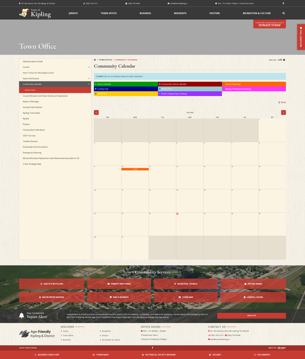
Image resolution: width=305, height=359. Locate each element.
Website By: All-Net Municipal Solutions (281, 348)
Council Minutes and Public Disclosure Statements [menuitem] (45, 96)
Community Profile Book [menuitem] (34, 130)
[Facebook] (284, 3)
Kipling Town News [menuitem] (31, 113)
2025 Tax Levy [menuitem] (29, 135)
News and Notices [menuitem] (31, 78)
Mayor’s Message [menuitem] (31, 101)
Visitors (105, 335)
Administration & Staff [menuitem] (33, 61)
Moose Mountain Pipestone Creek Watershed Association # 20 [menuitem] (51, 158)
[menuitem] (284, 13)
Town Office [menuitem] (109, 13)
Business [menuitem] (145, 13)
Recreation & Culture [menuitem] (257, 13)
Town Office (105, 60)
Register (251, 315)
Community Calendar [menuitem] (32, 84)
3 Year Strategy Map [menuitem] (32, 164)
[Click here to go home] (96, 60)
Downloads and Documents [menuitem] (35, 147)
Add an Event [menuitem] (30, 90)
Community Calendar (126, 60)
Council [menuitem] (26, 67)
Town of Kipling (35, 13)
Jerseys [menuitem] (73, 13)
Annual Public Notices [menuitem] (32, 107)
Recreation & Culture (111, 340)
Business (67, 340)
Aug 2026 (190, 113)
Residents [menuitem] (180, 13)
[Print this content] (284, 59)
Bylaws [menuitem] (26, 118)
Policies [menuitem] (26, 124)
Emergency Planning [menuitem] (32, 152)
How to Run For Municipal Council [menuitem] (38, 72)
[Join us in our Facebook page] (152, 347)
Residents (106, 331)
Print (283, 102)
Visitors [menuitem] (214, 13)
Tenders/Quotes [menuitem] (30, 141)
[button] (89, 67)
